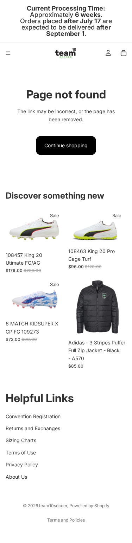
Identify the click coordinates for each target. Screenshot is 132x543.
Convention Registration (33, 416)
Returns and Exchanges (33, 428)
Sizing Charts (21, 441)
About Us (16, 477)
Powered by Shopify (89, 505)
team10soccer (53, 505)
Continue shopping (66, 145)
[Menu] (8, 53)
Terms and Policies (66, 520)
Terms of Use (21, 452)
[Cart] (123, 53)
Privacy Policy (22, 464)
